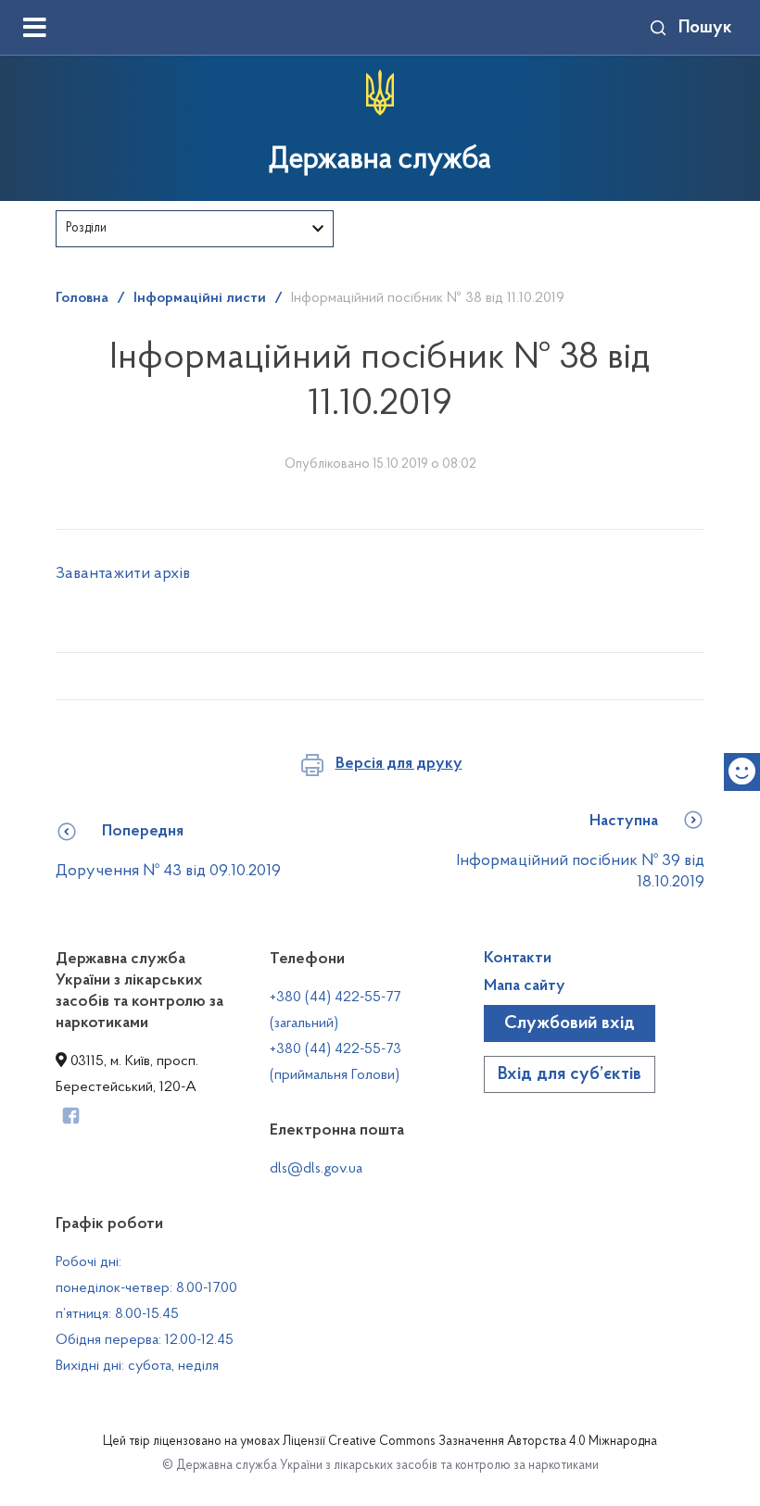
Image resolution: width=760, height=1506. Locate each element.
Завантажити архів (123, 574)
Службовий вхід (569, 1023)
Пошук (705, 28)
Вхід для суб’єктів (569, 1074)
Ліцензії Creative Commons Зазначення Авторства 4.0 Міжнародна (470, 1442)
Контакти (517, 958)
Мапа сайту (524, 986)
